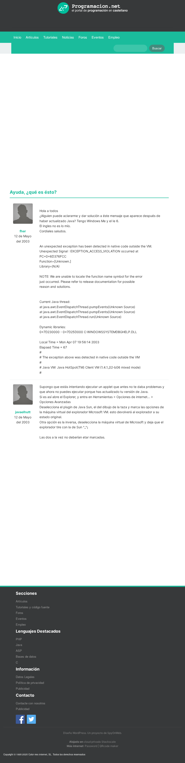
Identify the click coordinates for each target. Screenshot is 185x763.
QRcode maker (108, 746)
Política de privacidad (30, 682)
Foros (83, 37)
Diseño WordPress (74, 733)
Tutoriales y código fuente (32, 607)
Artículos (32, 37)
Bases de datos (26, 656)
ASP (19, 650)
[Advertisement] (89, 88)
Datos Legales (25, 677)
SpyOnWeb (114, 733)
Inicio (17, 37)
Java (19, 645)
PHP (19, 639)
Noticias (68, 37)
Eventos (98, 37)
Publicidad (22, 688)
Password (91, 746)
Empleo (114, 37)
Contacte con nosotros (30, 703)
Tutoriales (51, 37)
